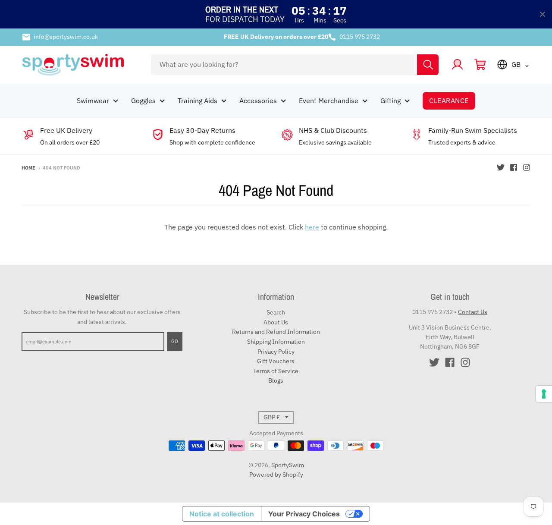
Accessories (258, 100)
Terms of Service (275, 371)
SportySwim (287, 465)
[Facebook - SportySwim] (514, 167)
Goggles (143, 100)
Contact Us (472, 312)
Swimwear (93, 100)
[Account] (457, 64)
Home (28, 168)
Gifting (390, 100)
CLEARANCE (448, 100)
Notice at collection (221, 513)
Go (174, 341)
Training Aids (197, 100)
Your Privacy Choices (304, 513)
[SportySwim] (80, 64)
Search (276, 312)
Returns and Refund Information (276, 332)
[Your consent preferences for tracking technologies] (544, 394)
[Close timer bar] (542, 14)
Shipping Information (276, 342)
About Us (275, 322)
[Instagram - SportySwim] (526, 167)
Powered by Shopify (276, 474)
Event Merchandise (328, 100)
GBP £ (271, 417)
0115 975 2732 (359, 37)
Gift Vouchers (276, 361)
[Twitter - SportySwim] (501, 167)
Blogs (275, 380)
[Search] (428, 64)
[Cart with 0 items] (480, 64)
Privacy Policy (276, 351)
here (312, 227)
